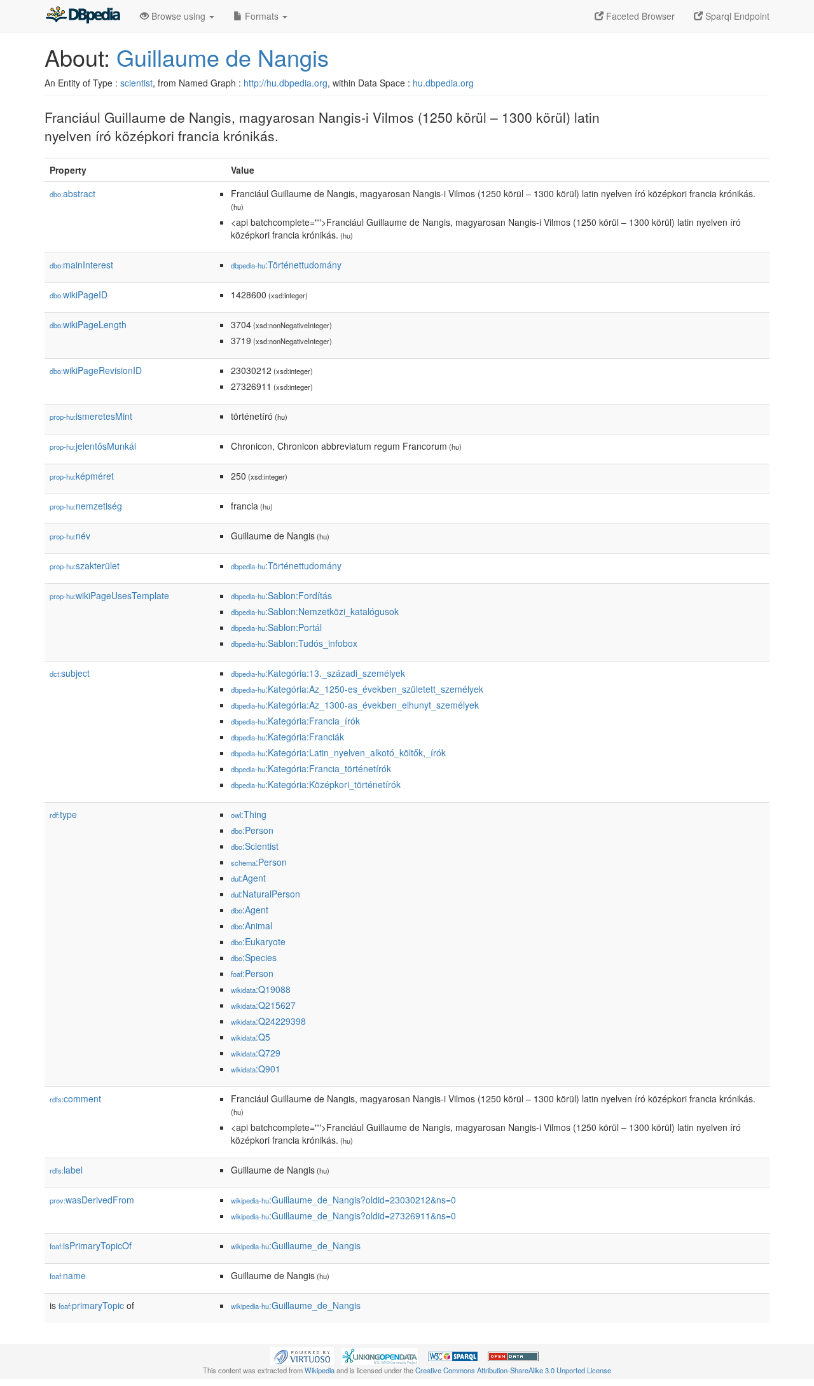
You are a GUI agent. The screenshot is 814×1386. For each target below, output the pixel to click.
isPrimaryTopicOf (91, 1245)
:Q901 (255, 1068)
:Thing (248, 814)
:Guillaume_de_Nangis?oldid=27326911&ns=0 (343, 1215)
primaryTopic (91, 1305)
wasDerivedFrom (92, 1199)
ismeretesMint (91, 416)
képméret (82, 475)
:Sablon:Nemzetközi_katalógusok (315, 611)
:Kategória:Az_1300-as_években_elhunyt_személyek (355, 704)
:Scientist (255, 846)
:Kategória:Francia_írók (295, 720)
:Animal (251, 925)
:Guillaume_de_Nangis (296, 1245)
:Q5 (250, 1036)
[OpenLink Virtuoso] (302, 1355)
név (70, 535)
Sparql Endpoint (736, 16)
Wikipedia (320, 1370)
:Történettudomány (286, 264)
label (66, 1169)
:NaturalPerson (265, 893)
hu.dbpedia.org (443, 82)
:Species (254, 957)
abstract (72, 193)
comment (75, 1098)
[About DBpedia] (82, 16)
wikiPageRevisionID (96, 370)
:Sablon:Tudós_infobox (294, 643)
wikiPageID (78, 294)
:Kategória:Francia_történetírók (311, 768)
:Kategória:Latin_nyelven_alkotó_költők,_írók (338, 752)
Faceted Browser (639, 16)
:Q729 (255, 1052)
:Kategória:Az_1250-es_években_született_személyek (357, 689)
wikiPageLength (88, 324)
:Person (252, 830)
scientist (136, 82)
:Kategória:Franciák (287, 736)
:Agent (248, 877)
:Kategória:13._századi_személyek (318, 673)
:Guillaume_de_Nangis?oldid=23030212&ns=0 (343, 1199)
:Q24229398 (268, 1021)
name (68, 1275)
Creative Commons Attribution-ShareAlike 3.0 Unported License (513, 1370)
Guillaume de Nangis (222, 57)
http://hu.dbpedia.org (286, 82)
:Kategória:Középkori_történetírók (316, 784)
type (63, 814)
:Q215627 (263, 1005)
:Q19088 (261, 989)
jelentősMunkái (93, 446)
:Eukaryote (258, 941)
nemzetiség (86, 505)
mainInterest (81, 264)
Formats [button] (261, 16)
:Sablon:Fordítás (281, 595)
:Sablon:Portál (276, 627)
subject (70, 673)
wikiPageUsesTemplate (109, 595)
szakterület (85, 565)
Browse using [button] (178, 16)
